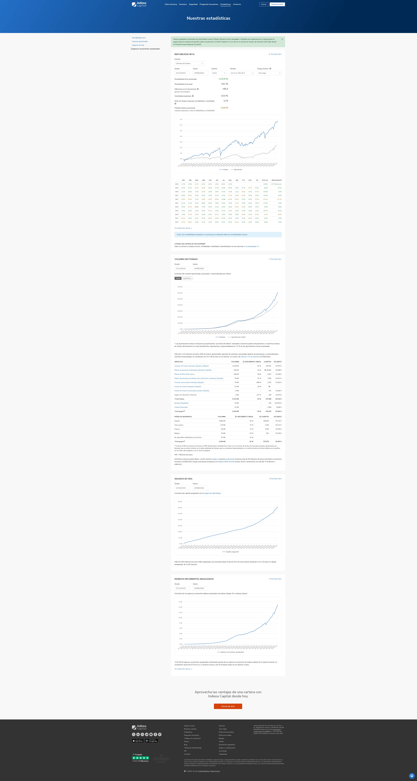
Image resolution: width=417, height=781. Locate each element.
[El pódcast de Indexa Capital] (159, 734)
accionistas (230, 459)
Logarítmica (187, 278)
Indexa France (215, 771)
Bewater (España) (181, 403)
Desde (177, 69)
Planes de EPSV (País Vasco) (184, 374)
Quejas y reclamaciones (227, 748)
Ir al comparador (250, 246)
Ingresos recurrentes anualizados (146, 49)
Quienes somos (189, 726)
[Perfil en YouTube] (151, 734)
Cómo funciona (171, 4)
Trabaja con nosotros (191, 738)
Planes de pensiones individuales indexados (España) (193, 370)
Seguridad (193, 4)
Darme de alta (277, 4)
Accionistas (223, 751)
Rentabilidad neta (139, 38)
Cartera (214, 69)
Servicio (177, 59)
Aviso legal (223, 729)
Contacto (237, 4)
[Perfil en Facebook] (155, 734)
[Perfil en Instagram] (142, 734)
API (185, 751)
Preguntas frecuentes (209, 4)
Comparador (223, 754)
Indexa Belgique (203, 771)
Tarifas (221, 742)
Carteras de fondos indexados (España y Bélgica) (192, 366)
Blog (185, 745)
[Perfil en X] (133, 734)
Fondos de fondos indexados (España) (188, 387)
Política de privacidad (226, 732)
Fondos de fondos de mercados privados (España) (192, 391)
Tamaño (233, 69)
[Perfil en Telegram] (146, 734)
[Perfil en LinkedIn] (138, 734)
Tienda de (192, 748)
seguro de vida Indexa (212, 493)
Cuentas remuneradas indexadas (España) (189, 382)
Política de (225, 735)
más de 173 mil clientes (250, 356)
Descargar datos (276, 54)
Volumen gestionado (140, 41)
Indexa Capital (139, 4)
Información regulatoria (227, 745)
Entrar (263, 4)
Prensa (186, 742)
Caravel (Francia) (180, 407)
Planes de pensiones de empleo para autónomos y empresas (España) (199, 378)
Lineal (178, 278)
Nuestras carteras (190, 729)
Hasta (195, 69)
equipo (214, 459)
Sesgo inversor (263, 69)
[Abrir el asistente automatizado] (412, 776)
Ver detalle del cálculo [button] (182, 228)
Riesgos (221, 738)
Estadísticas (225, 4)
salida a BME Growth (226, 461)
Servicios (183, 4)
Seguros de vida (138, 45)
